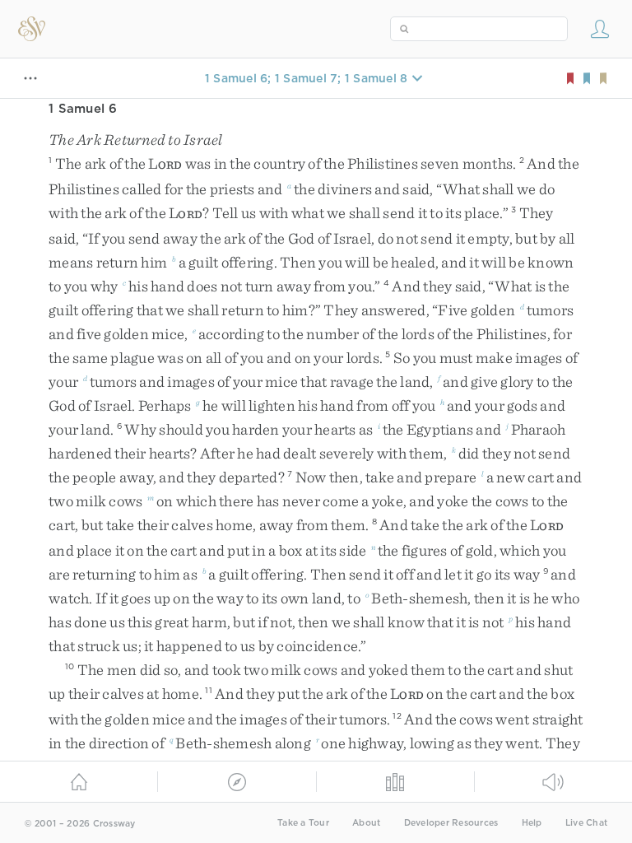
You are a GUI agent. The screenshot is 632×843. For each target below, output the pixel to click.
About (366, 822)
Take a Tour (303, 822)
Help (532, 822)
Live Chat (586, 822)
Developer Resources (451, 822)
